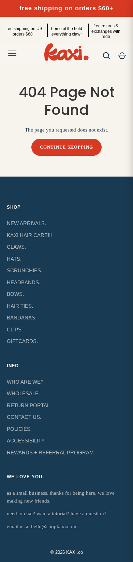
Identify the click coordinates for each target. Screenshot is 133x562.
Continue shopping (66, 147)
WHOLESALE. (23, 393)
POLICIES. (19, 429)
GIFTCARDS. (22, 341)
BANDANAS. (21, 317)
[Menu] (12, 53)
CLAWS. (16, 247)
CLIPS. (15, 329)
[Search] (106, 55)
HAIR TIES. (20, 306)
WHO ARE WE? (25, 382)
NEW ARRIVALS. (26, 223)
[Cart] (122, 55)
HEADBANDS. (23, 282)
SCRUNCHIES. (24, 270)
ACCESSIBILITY (26, 440)
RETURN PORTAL (28, 405)
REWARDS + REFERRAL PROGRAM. (51, 452)
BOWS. (15, 294)
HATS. (14, 259)
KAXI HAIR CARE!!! (29, 235)
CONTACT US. (24, 417)
